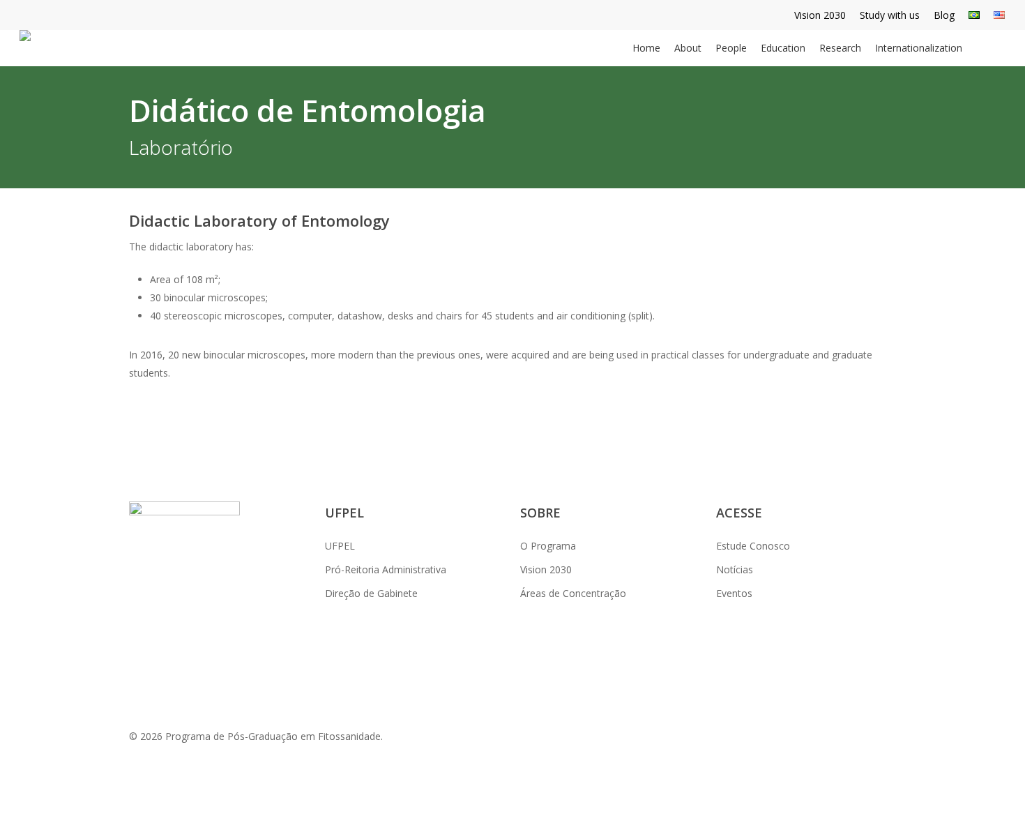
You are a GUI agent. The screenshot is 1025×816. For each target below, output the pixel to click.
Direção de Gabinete (371, 593)
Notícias (734, 569)
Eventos (734, 593)
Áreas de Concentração (573, 593)
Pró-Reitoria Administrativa (385, 569)
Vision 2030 (546, 569)
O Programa (548, 545)
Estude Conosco (753, 545)
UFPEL (340, 545)
